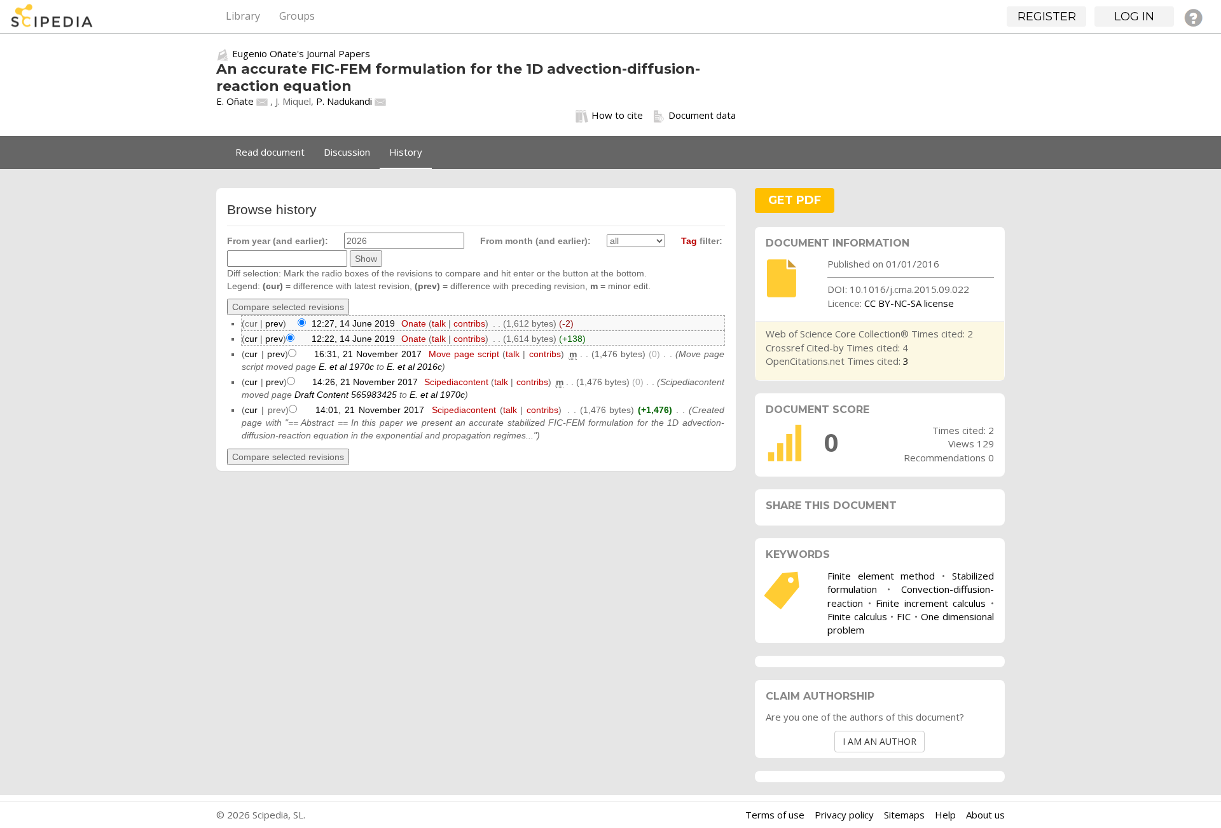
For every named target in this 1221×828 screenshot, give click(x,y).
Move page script (464, 354)
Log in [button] (1134, 17)
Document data (702, 115)
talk (439, 323)
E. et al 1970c (346, 367)
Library (243, 16)
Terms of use (774, 814)
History (405, 152)
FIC (904, 616)
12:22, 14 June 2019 (353, 339)
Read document (270, 152)
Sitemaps (904, 814)
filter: (701, 241)
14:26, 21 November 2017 (365, 382)
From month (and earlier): (535, 241)
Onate (413, 323)
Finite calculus (857, 616)
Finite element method (881, 575)
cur (251, 339)
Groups (297, 16)
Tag (689, 241)
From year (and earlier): (277, 241)
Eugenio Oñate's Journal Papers (301, 53)
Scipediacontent (456, 382)
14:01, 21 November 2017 (369, 410)
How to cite (617, 115)
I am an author (879, 741)
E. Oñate (235, 101)
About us (985, 814)
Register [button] (1047, 17)
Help (945, 814)
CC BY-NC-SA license (909, 303)
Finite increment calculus (931, 603)
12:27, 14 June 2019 (353, 323)
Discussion (347, 152)
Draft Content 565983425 (345, 395)
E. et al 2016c (414, 367)
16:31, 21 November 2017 (368, 354)
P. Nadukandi (344, 101)
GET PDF (794, 200)
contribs (469, 323)
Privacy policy (844, 814)
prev (274, 323)
